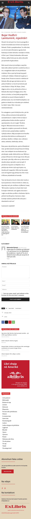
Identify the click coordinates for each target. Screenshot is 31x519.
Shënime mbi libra (5, 336)
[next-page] (5, 238)
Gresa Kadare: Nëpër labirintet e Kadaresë (15, 228)
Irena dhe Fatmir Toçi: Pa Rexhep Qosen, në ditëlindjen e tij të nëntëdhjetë (25, 229)
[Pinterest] (9, 322)
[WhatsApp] (13, 322)
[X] (6, 322)
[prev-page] (2, 238)
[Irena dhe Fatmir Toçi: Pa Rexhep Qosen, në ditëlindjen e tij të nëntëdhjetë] (25, 222)
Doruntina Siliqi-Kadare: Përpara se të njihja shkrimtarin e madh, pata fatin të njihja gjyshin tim (5, 231)
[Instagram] (5, 488)
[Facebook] (3, 322)
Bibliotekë (4, 342)
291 (6, 308)
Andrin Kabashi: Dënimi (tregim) (10, 340)
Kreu (2, 32)
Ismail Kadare (18, 308)
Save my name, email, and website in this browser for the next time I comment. (15, 294)
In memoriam (7, 32)
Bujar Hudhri (11, 308)
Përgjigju (8, 258)
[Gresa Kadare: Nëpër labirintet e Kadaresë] (15, 222)
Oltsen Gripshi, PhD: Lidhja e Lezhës (11, 354)
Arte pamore (4, 355)
